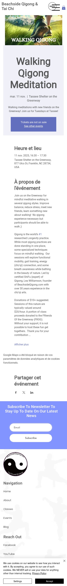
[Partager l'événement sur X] (23, 392)
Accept (49, 581)
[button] (64, 7)
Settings (17, 581)
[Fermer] (62, 563)
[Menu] (56, 8)
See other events (33, 126)
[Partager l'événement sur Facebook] (15, 392)
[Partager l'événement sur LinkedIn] (31, 392)
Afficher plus (21, 344)
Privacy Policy (39, 573)
